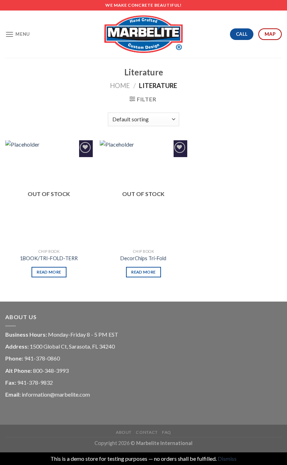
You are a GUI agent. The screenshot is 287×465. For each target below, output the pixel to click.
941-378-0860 (42, 358)
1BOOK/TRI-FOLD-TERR (49, 258)
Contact (147, 432)
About (124, 432)
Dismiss (227, 458)
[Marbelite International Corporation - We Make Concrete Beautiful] (143, 34)
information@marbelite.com (56, 394)
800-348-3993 (51, 370)
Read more (49, 272)
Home (120, 85)
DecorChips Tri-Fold (143, 258)
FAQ (166, 432)
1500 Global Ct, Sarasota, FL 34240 (72, 346)
